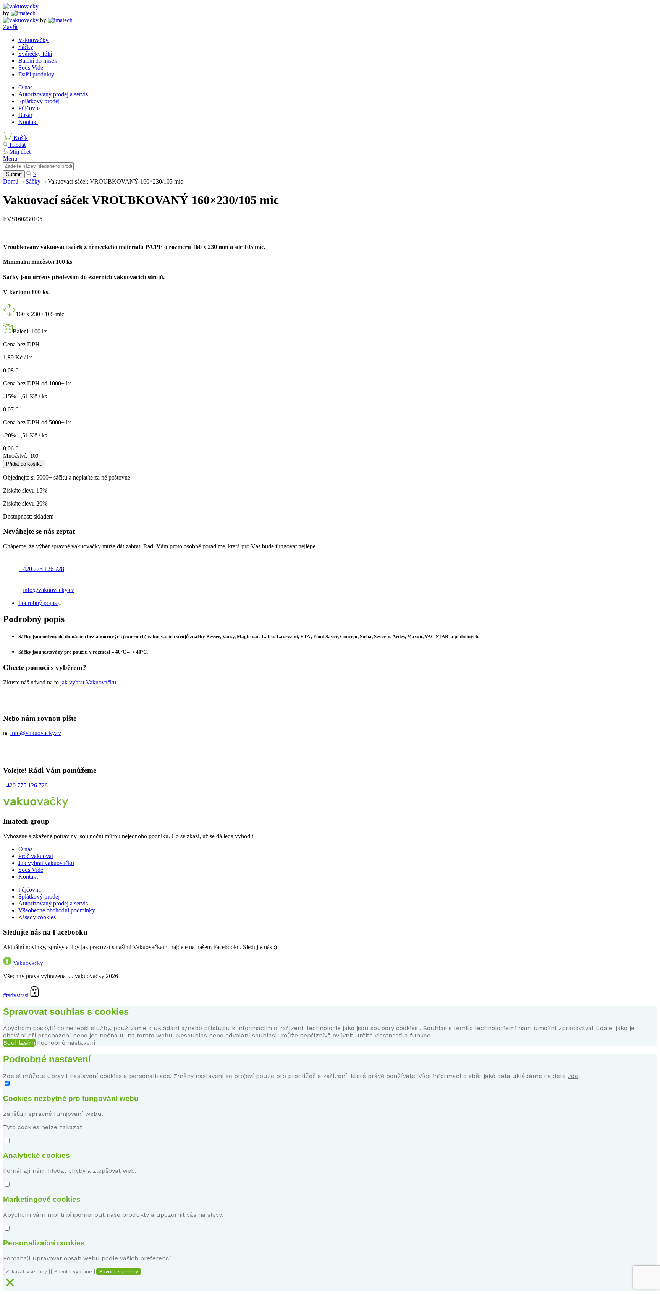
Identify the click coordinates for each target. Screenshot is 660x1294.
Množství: (15, 455)
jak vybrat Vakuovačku (88, 682)
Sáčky (25, 47)
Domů (10, 181)
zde (573, 1075)
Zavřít (10, 27)
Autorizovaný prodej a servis (53, 94)
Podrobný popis (38, 603)
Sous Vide (30, 67)
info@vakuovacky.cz (48, 590)
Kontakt (28, 122)
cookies (407, 1028)
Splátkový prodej (39, 101)
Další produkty (36, 74)
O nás (25, 87)
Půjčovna (29, 108)
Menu (10, 158)
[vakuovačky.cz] (21, 6)
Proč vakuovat (35, 856)
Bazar (25, 115)
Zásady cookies (37, 917)
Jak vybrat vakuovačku (46, 863)
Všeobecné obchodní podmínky (56, 910)
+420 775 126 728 (41, 569)
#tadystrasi (16, 995)
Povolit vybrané (73, 1271)
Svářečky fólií (35, 53)
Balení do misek (37, 60)
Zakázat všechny (26, 1271)
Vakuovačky (33, 40)
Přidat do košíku (24, 464)
